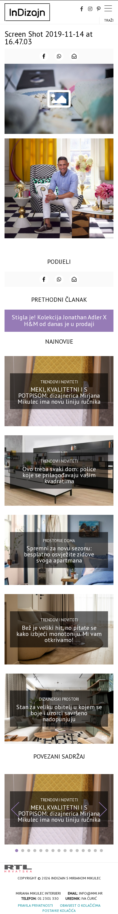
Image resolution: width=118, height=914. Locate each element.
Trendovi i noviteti (59, 381)
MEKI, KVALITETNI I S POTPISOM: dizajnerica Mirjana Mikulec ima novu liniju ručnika (59, 396)
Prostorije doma (59, 540)
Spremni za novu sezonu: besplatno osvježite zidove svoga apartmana (59, 554)
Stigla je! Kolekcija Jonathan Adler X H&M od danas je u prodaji (59, 320)
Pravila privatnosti (35, 905)
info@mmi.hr (91, 893)
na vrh (107, 866)
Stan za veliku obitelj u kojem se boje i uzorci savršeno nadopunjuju (59, 713)
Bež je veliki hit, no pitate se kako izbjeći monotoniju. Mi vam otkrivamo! (59, 633)
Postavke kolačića (59, 910)
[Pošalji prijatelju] (74, 56)
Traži (108, 20)
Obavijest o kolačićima (80, 905)
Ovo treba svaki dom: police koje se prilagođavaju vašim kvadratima (59, 475)
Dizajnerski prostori (59, 699)
